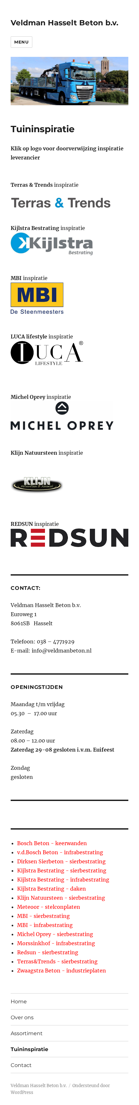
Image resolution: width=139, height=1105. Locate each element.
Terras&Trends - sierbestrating (57, 961)
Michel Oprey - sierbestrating (55, 934)
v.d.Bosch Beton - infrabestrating (60, 852)
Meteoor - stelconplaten (48, 907)
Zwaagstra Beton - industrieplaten (61, 970)
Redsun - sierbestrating (47, 952)
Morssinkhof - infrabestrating (56, 943)
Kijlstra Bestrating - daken (51, 888)
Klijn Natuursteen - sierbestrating (61, 898)
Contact (21, 1065)
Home (19, 1001)
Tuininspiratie (29, 1049)
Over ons (22, 1017)
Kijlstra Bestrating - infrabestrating (63, 879)
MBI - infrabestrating (45, 925)
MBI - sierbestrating (43, 916)
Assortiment (27, 1033)
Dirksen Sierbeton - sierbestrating (61, 861)
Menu (21, 41)
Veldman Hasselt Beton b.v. (64, 22)
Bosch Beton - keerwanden (52, 843)
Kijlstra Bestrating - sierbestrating (61, 870)
